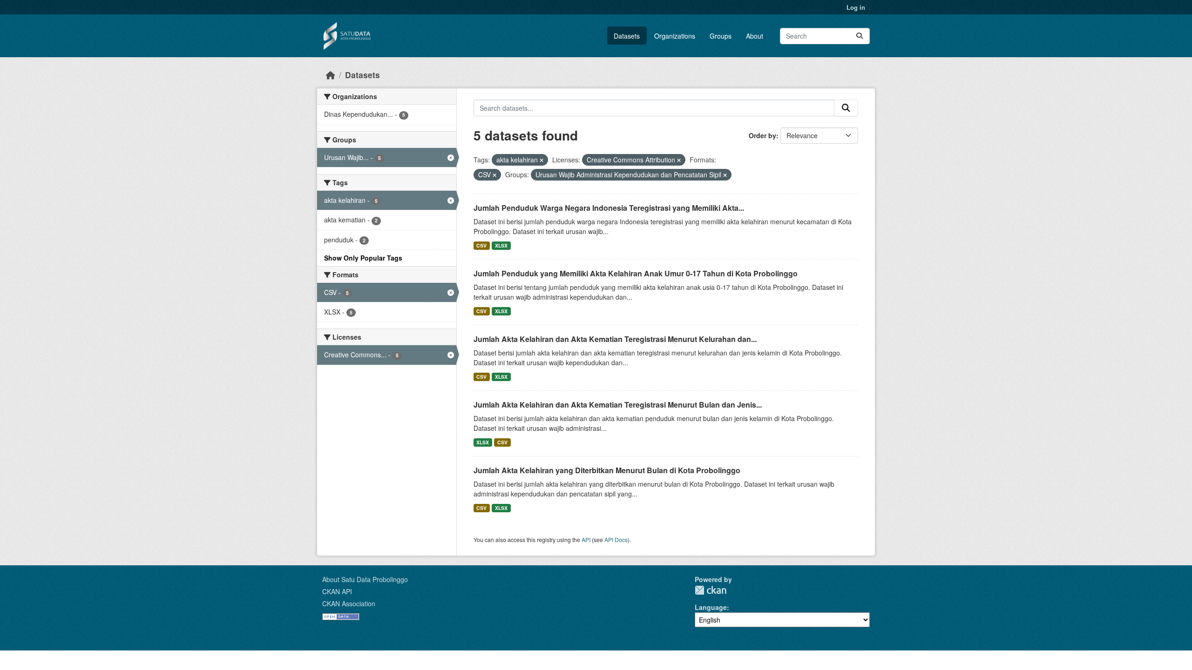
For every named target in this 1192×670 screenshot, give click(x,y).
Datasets (627, 35)
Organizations (674, 35)
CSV (481, 245)
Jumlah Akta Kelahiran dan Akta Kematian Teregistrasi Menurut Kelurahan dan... (615, 339)
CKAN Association (348, 603)
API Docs (616, 539)
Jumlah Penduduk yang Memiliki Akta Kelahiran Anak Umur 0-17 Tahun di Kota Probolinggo (636, 273)
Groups (720, 35)
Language (711, 607)
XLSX (501, 245)
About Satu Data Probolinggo (365, 579)
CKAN (710, 590)
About (754, 35)
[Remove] (541, 160)
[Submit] (859, 36)
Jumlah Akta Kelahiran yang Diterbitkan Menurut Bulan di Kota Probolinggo (607, 470)
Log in (856, 7)
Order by (762, 135)
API (586, 539)
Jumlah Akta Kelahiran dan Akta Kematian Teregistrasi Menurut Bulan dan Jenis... (618, 404)
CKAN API (337, 591)
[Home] (330, 74)
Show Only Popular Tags (363, 257)
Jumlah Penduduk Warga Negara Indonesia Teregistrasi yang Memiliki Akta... (609, 207)
